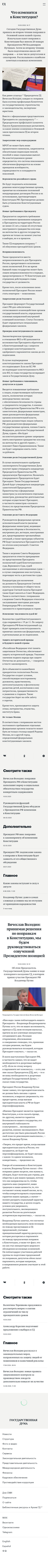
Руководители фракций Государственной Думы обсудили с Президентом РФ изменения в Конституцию (21, 808)
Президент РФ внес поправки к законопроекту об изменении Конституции (20, 838)
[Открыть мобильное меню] (44, 4)
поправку (30, 243)
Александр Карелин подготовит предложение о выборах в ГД (20, 1328)
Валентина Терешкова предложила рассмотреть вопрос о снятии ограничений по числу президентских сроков (22, 1310)
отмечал (17, 95)
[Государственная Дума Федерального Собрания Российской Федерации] (3, 4)
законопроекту (26, 119)
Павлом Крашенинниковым (16, 125)
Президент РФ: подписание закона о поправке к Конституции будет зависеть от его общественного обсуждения (22, 857)
